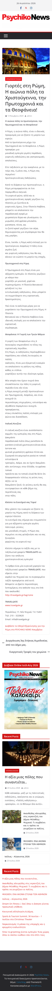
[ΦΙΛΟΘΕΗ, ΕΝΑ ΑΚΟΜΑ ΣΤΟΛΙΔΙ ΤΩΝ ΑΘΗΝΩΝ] (11, 845)
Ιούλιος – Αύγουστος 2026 (17, 856)
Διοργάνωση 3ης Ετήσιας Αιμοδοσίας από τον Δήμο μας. (26, 642)
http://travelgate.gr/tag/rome (19, 595)
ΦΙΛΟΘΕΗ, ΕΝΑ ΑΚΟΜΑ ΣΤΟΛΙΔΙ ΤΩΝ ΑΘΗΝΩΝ (34, 842)
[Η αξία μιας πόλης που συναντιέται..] (26, 753)
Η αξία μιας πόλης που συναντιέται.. (24, 779)
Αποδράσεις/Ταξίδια (13, 79)
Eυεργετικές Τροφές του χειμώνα (27, 651)
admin (29, 116)
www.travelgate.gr (14, 605)
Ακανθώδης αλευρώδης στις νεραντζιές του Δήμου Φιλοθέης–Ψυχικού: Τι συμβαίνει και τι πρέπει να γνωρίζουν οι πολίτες (34, 821)
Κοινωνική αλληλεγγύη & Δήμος (17, 911)
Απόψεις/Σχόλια (12, 771)
